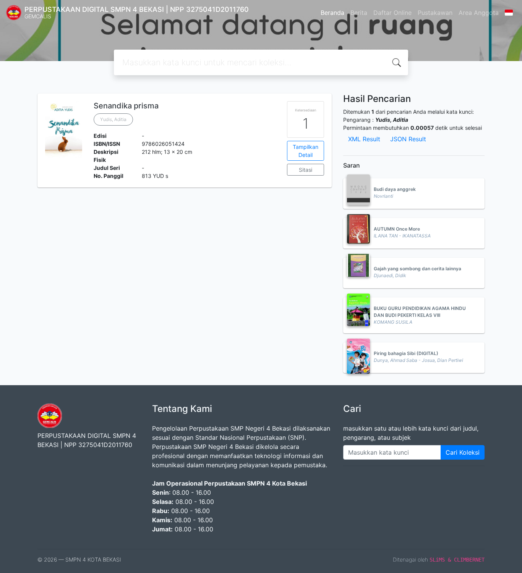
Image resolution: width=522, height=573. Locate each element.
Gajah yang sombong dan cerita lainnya (417, 268)
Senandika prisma (126, 105)
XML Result (364, 139)
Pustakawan (435, 12)
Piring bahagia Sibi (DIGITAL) (406, 353)
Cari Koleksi (463, 452)
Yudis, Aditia (113, 119)
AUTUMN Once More (397, 229)
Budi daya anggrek (395, 189)
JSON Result (408, 139)
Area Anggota (479, 12)
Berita (358, 12)
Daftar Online (392, 12)
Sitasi (305, 169)
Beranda (332, 12)
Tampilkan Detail (305, 151)
